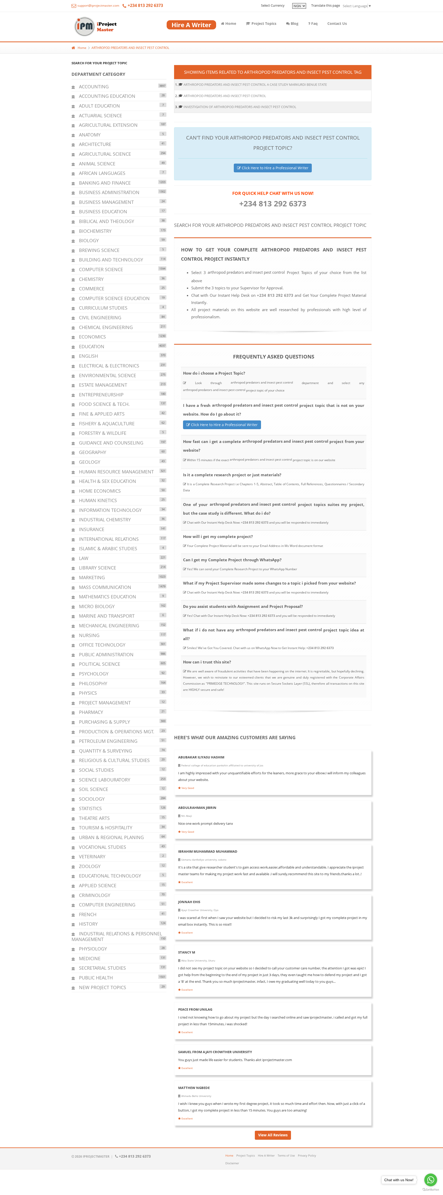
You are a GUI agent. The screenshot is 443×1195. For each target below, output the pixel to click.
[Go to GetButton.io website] (430, 1189)
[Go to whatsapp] (430, 1179)
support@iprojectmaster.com (98, 5)
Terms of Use (286, 1155)
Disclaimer (232, 1163)
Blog (294, 23)
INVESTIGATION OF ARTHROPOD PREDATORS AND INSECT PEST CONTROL (240, 106)
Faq (314, 23)
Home (230, 23)
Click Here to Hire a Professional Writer (274, 167)
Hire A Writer (266, 1155)
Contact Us (337, 23)
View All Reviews (273, 1135)
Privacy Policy (307, 1155)
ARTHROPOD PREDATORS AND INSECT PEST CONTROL (130, 48)
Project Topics (263, 23)
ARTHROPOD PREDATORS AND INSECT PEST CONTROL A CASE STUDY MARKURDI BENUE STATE (255, 84)
